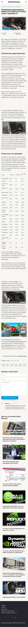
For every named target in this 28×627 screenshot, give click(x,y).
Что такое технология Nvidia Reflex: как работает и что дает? (13, 529)
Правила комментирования (8, 610)
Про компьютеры (10, 6)
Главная (3, 6)
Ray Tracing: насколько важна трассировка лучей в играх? (11, 462)
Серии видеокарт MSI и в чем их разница (14, 597)
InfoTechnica (14, 2)
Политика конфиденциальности (9, 612)
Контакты (3, 607)
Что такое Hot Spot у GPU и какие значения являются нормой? (12, 484)
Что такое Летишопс (7, 345)
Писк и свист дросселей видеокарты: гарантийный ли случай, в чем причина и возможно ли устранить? (14, 439)
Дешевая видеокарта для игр (18, 341)
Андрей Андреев (21, 356)
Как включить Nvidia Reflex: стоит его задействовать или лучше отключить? (13, 507)
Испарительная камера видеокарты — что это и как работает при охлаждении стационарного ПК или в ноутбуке (14, 574)
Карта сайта (4, 609)
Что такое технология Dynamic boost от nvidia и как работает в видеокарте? (14, 551)
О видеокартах (18, 6)
